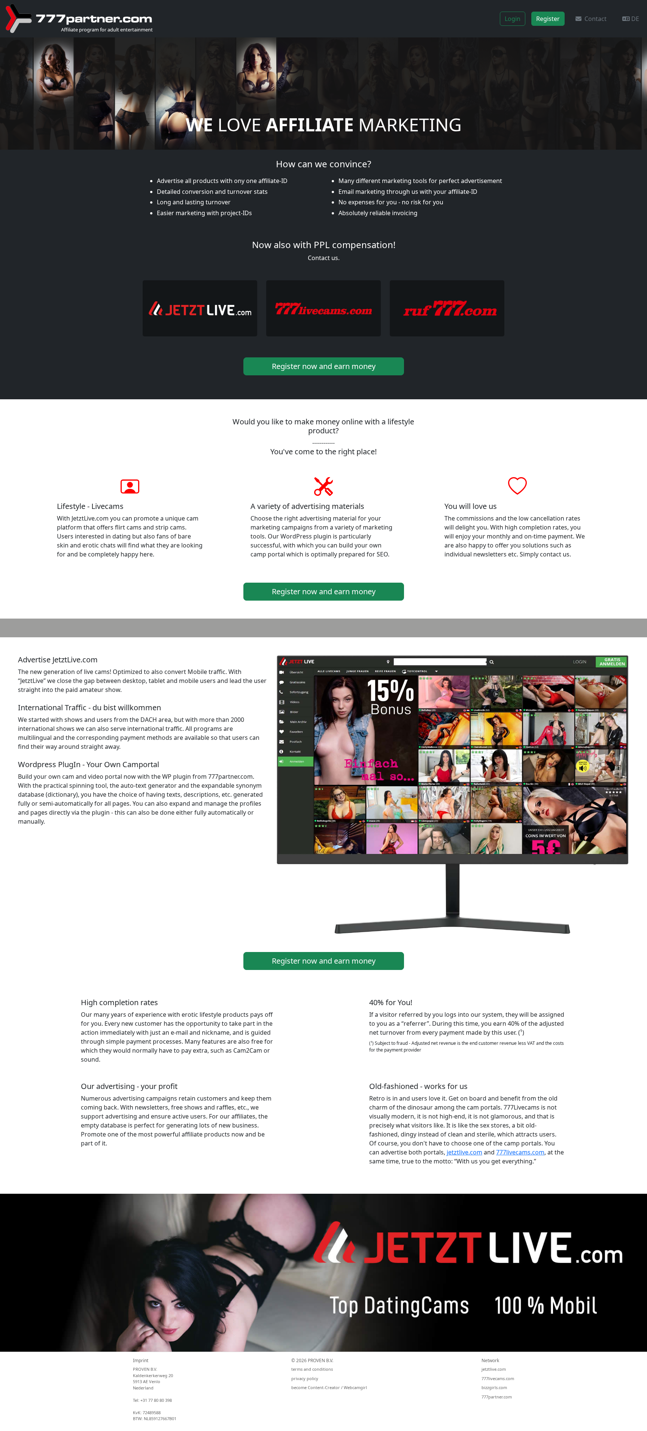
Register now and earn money (324, 366)
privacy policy (304, 1378)
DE (634, 19)
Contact (594, 19)
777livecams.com (520, 1152)
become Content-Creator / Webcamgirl (329, 1387)
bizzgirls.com (494, 1387)
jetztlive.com (464, 1152)
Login (512, 19)
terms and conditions (312, 1369)
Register (548, 19)
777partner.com (497, 1397)
